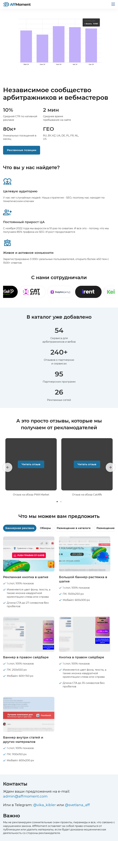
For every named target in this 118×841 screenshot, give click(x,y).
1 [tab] (57, 502)
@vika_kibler (44, 805)
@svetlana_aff (77, 805)
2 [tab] (61, 502)
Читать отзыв (31, 464)
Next (110, 467)
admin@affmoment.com (25, 796)
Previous (7, 467)
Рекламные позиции (21, 150)
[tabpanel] (31, 467)
